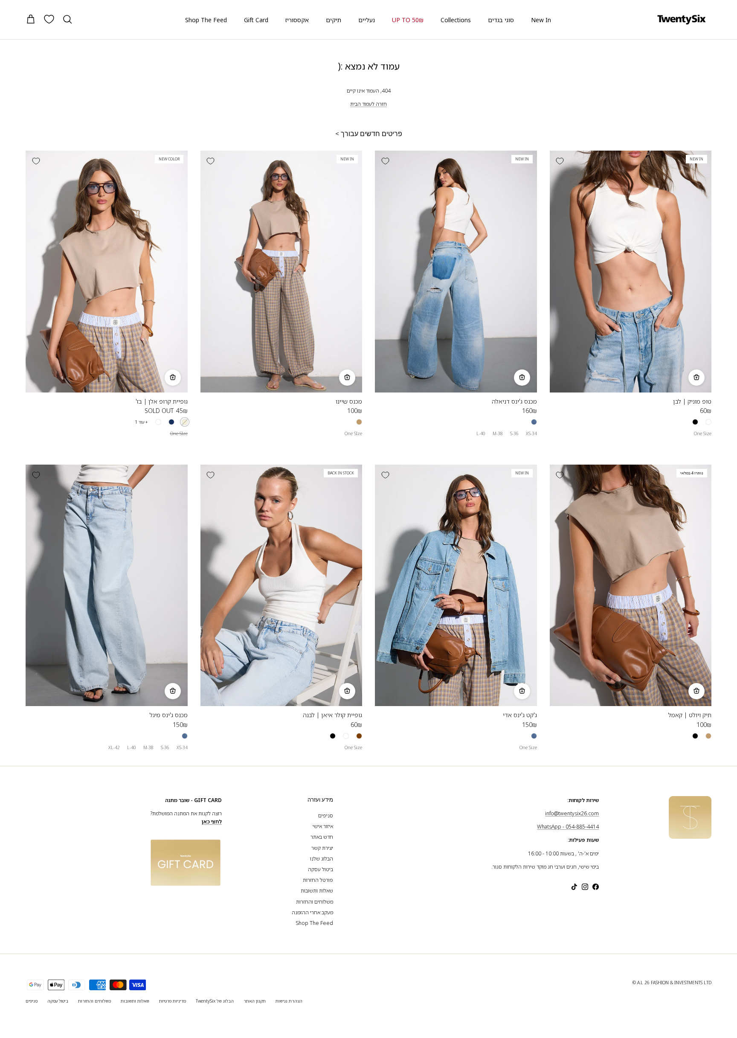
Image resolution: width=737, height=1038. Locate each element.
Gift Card (256, 20)
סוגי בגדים (501, 20)
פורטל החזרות (318, 880)
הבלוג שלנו (321, 858)
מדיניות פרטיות (172, 1001)
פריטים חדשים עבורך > (368, 134)
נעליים (366, 20)
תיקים (333, 20)
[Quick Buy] (696, 377)
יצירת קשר (322, 848)
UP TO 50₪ (408, 20)
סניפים (325, 815)
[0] (49, 19)
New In (541, 20)
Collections (456, 20)
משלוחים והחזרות (314, 901)
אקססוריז (297, 20)
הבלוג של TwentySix (215, 1001)
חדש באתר (321, 836)
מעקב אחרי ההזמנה (312, 912)
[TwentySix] (681, 20)
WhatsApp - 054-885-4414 (568, 826)
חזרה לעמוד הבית (368, 104)
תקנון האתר (255, 1001)
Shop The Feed (206, 20)
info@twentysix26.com (572, 813)
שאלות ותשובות (317, 890)
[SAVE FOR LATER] (560, 161)
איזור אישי (323, 826)
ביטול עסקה (320, 869)
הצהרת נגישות (289, 1001)
